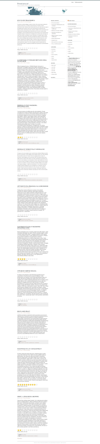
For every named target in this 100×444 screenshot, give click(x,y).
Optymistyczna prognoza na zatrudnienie (32, 186)
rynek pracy (77, 74)
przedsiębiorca (34, 179)
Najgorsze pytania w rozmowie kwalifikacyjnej (28, 227)
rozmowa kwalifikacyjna (32, 143)
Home (72, 2)
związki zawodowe (30, 435)
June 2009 (53, 67)
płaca (74, 72)
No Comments (29, 21)
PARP (79, 65)
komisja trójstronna (28, 179)
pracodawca (29, 53)
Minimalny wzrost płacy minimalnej (31, 149)
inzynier (77, 61)
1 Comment (28, 62)
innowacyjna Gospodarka (72, 61)
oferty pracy (24, 97)
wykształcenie (74, 78)
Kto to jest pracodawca (26, 20)
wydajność (69, 78)
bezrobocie (22, 179)
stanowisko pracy (72, 76)
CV (20, 264)
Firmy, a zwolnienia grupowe (28, 396)
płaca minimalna (39, 179)
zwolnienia (36, 435)
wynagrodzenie (76, 80)
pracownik (25, 143)
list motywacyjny (25, 264)
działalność (22, 53)
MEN (68, 65)
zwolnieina (74, 84)
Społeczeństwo (70, 53)
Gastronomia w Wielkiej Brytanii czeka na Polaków (32, 60)
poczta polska (73, 66)
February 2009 (54, 74)
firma (21, 435)
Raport (29, 219)
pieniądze (69, 66)
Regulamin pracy (23, 311)
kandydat (21, 143)
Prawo (25, 52)
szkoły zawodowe (71, 77)
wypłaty (69, 81)
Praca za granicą (30, 97)
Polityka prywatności (78, 2)
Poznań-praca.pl (22, 3)
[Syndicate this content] (68, 20)
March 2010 (54, 65)
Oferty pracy (72, 20)
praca (23, 52)
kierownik (75, 62)
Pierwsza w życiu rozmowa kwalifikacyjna (27, 105)
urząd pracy (77, 77)
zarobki (72, 81)
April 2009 (53, 70)
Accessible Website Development (54, 442)
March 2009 (54, 72)
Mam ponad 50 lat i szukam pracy (29, 349)
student (38, 143)
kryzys (72, 63)
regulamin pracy (31, 342)
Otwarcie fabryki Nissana (26, 271)
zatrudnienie (31, 220)
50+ (21, 390)
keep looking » (19, 438)
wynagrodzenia (70, 80)
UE (74, 77)
